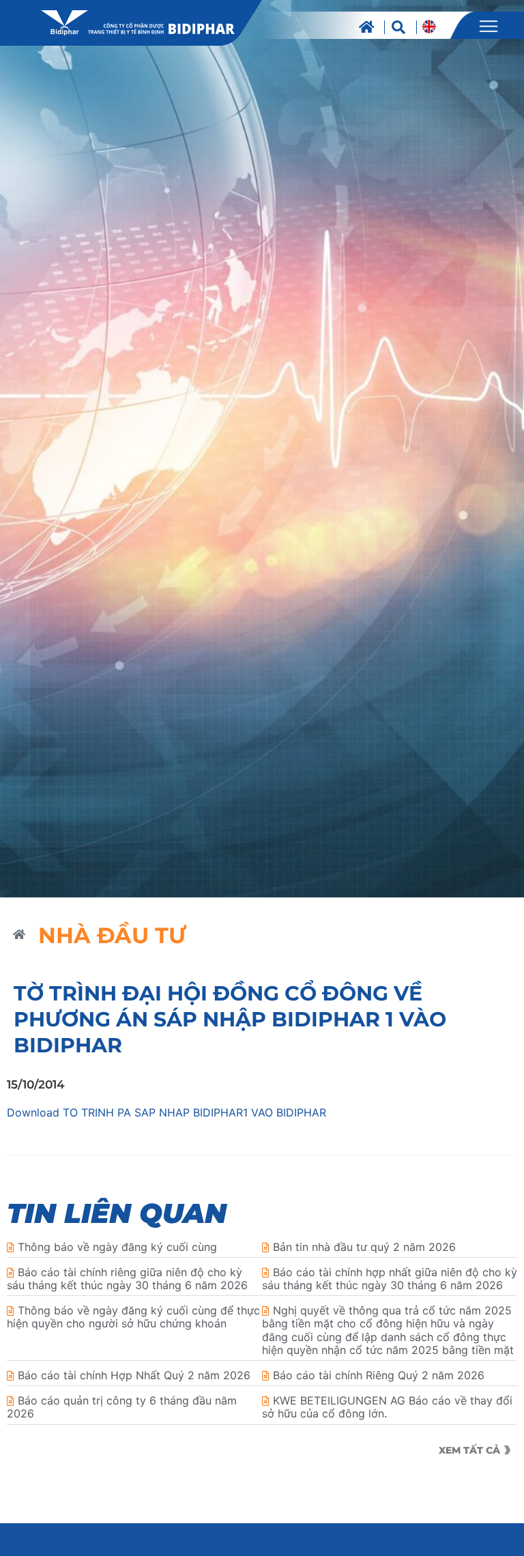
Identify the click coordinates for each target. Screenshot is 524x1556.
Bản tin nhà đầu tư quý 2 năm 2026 (364, 1247)
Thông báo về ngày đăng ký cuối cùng (117, 1247)
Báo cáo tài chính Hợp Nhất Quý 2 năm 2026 (134, 1375)
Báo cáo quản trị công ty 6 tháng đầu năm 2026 (122, 1407)
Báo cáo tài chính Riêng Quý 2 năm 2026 (378, 1375)
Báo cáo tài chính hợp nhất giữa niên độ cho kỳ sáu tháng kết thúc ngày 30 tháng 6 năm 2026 (389, 1278)
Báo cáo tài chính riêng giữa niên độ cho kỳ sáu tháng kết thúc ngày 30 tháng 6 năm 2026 (127, 1278)
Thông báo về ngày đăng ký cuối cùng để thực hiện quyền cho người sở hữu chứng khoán (133, 1316)
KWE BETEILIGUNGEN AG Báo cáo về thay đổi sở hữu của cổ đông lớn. (387, 1407)
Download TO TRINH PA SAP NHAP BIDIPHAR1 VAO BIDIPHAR (166, 1112)
